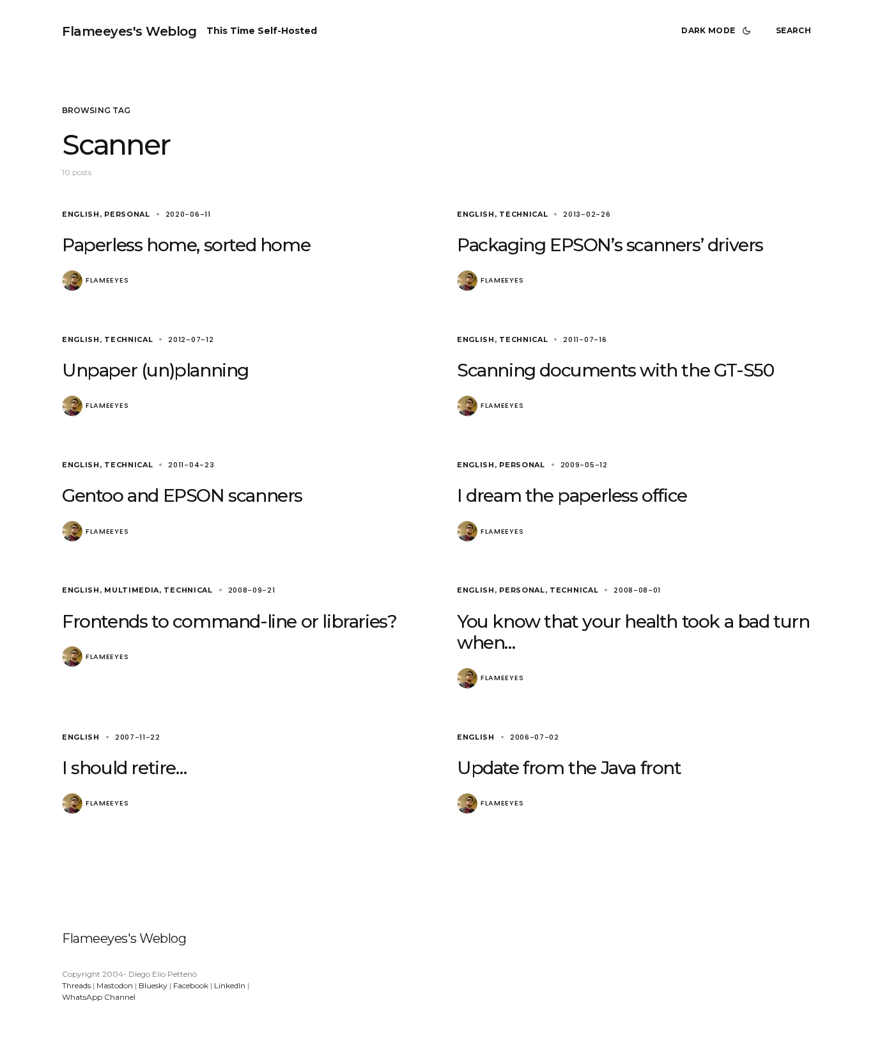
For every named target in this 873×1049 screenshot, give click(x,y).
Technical (523, 214)
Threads (76, 985)
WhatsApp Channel (98, 997)
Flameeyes (107, 280)
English (81, 214)
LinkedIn (229, 985)
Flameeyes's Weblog (129, 31)
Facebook (190, 985)
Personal (127, 214)
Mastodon (115, 985)
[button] (718, 30)
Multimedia (131, 590)
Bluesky (153, 985)
